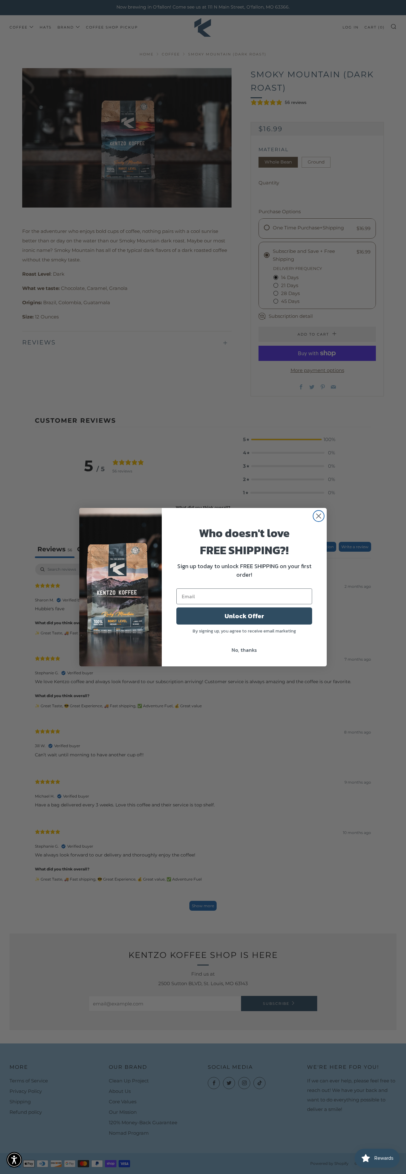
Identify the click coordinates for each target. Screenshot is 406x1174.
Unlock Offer (244, 616)
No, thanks (244, 650)
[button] (14, 1160)
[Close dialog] (318, 516)
